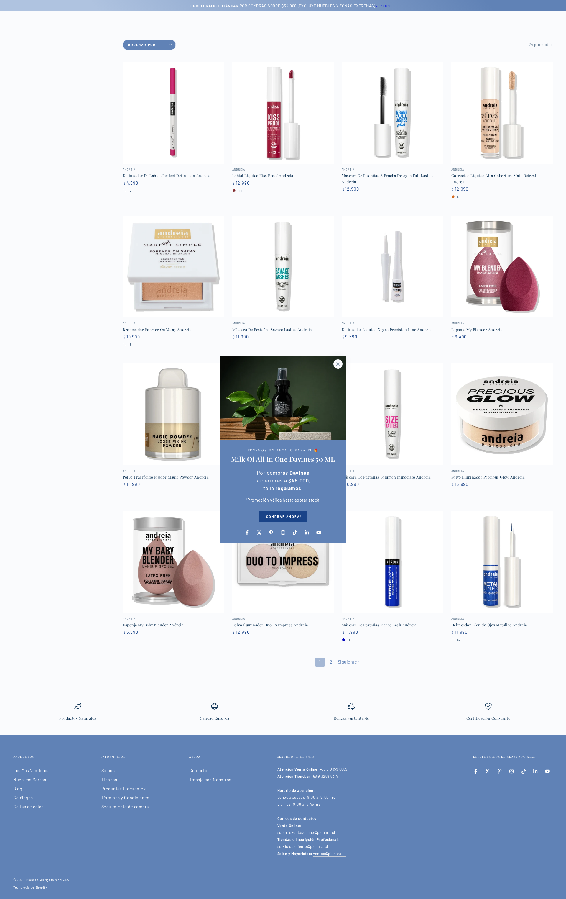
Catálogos (23, 797)
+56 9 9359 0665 (333, 769)
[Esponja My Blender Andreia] (502, 266)
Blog (17, 788)
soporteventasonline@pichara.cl (306, 832)
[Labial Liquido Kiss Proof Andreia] (283, 112)
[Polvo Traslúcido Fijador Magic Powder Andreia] (173, 414)
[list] (283, 714)
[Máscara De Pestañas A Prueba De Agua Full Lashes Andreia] (392, 112)
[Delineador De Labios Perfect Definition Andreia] (173, 112)
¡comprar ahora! (283, 516)
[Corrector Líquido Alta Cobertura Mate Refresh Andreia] (502, 112)
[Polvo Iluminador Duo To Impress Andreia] (283, 562)
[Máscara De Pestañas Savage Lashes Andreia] (283, 266)
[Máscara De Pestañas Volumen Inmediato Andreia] (392, 414)
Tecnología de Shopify (30, 887)
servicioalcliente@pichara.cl (302, 846)
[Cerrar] (338, 364)
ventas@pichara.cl (329, 853)
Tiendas (109, 779)
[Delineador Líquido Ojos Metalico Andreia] (502, 562)
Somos (108, 770)
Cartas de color (28, 806)
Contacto (198, 770)
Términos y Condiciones (125, 797)
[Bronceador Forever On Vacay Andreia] (173, 266)
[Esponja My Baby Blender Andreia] (173, 562)
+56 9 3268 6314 (324, 776)
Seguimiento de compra (125, 806)
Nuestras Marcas (29, 779)
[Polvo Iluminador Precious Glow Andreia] (502, 414)
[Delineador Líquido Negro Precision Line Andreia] (392, 266)
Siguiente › (349, 661)
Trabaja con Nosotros (210, 779)
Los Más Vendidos (31, 770)
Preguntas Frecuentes (123, 788)
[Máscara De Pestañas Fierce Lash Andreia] (392, 562)
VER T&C (375, 6)
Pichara (32, 880)
